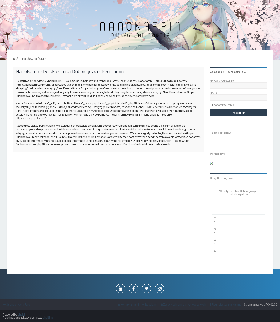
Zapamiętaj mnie (224, 104)
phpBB (22, 314)
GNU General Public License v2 (164, 107)
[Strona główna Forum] (140, 30)
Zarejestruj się (236, 71)
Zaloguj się (217, 71)
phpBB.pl (48, 317)
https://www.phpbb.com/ (31, 118)
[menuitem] (25, 6)
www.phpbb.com (99, 110)
